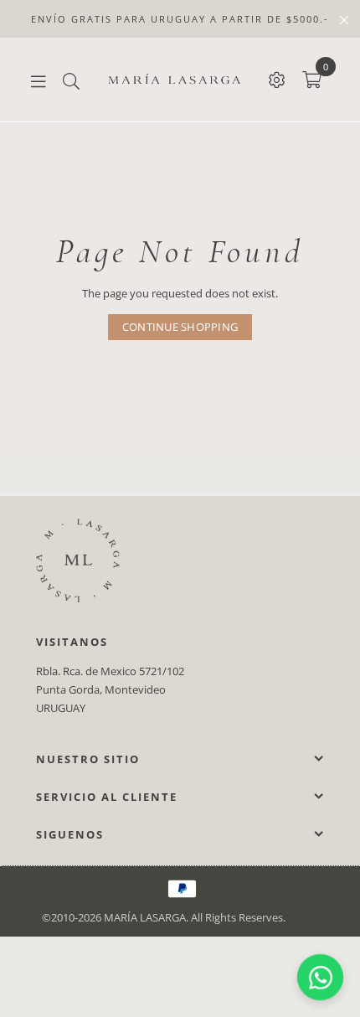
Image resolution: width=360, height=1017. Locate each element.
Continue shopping (180, 326)
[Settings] (277, 79)
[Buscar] (71, 79)
